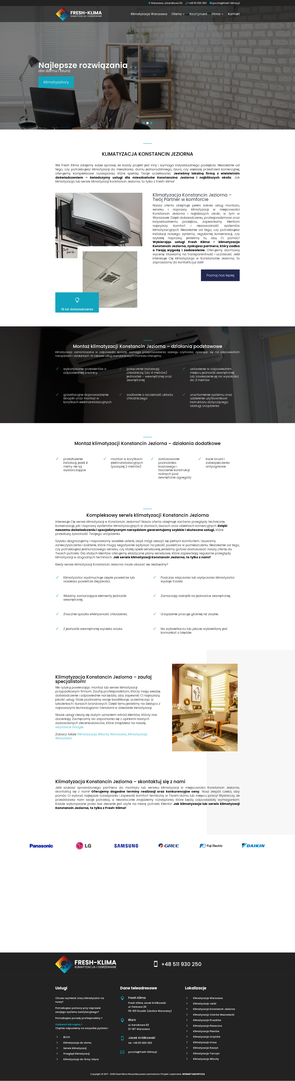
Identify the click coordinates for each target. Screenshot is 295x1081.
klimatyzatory (56, 82)
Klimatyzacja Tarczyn (206, 1053)
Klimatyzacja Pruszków (207, 1020)
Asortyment (198, 14)
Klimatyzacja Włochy (206, 1059)
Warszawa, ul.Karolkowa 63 (166, 3)
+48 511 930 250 (197, 3)
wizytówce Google (69, 727)
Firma (216, 14)
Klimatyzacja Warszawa (149, 14)
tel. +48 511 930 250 (140, 1043)
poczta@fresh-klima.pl (226, 3)
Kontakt (234, 14)
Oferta (176, 14)
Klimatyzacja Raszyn (205, 1048)
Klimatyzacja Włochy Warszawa (102, 734)
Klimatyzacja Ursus (205, 1042)
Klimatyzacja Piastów (206, 1031)
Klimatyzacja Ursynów (206, 1036)
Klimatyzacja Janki (204, 1003)
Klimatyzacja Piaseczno (207, 1026)
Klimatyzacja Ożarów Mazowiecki (213, 1014)
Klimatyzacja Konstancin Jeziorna (214, 1009)
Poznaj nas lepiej (220, 275)
